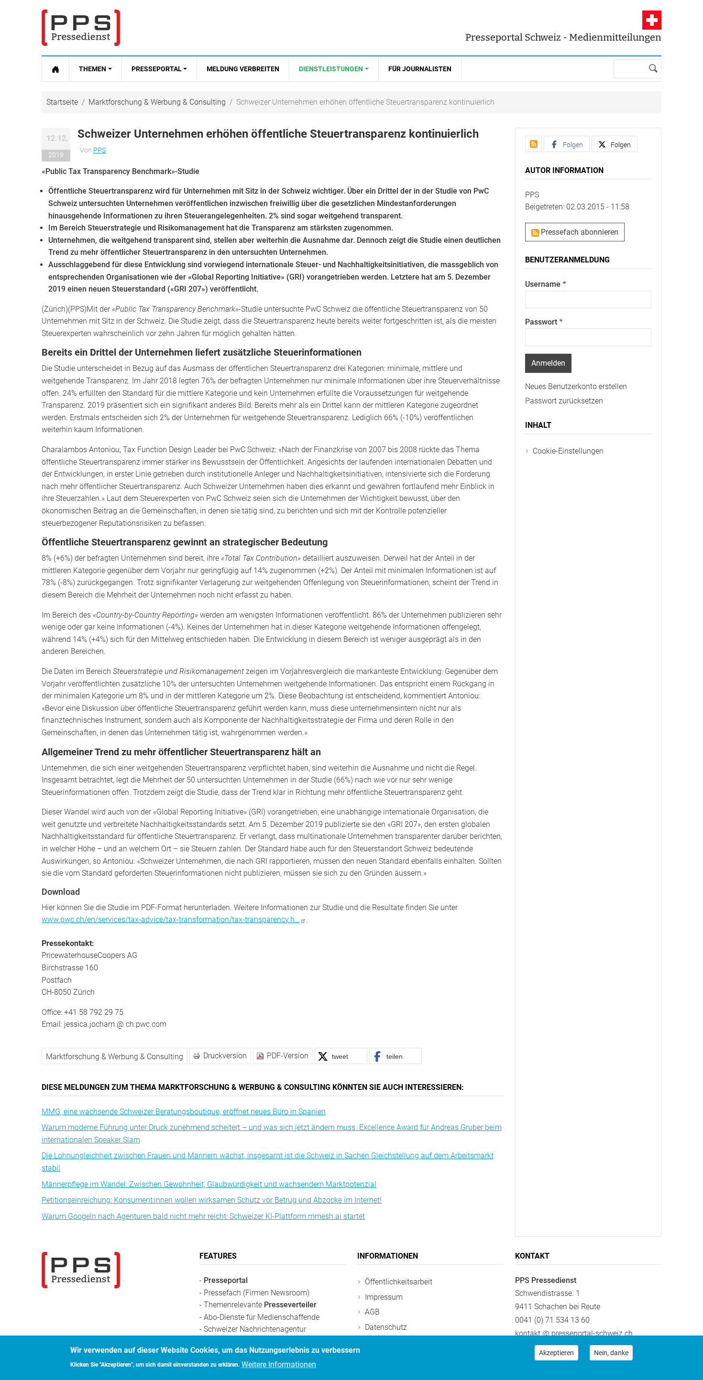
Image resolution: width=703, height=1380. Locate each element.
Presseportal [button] (157, 69)
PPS (99, 150)
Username (542, 284)
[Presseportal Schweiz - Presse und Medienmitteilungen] (81, 28)
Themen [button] (92, 69)
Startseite (62, 102)
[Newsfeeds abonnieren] (533, 144)
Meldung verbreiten (243, 69)
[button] (341, 1056)
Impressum (384, 1297)
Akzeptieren (556, 1353)
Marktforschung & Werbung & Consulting (157, 102)
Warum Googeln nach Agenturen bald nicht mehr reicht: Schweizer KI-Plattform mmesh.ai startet (203, 1216)
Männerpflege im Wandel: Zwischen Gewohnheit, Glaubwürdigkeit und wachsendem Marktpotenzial (209, 1184)
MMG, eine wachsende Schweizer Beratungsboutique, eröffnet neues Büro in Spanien (184, 1111)
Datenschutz (386, 1327)
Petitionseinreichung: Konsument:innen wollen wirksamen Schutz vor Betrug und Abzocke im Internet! (212, 1200)
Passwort (541, 321)
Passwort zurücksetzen (564, 400)
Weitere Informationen (279, 1364)
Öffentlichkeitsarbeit (398, 1281)
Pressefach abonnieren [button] (578, 232)
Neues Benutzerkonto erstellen (576, 386)
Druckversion (225, 1055)
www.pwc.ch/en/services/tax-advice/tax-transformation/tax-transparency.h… (170, 919)
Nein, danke (611, 1353)
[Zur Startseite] (55, 68)
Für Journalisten (419, 69)
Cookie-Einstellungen (568, 451)
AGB (372, 1311)
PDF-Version (287, 1055)
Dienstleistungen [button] (331, 69)
